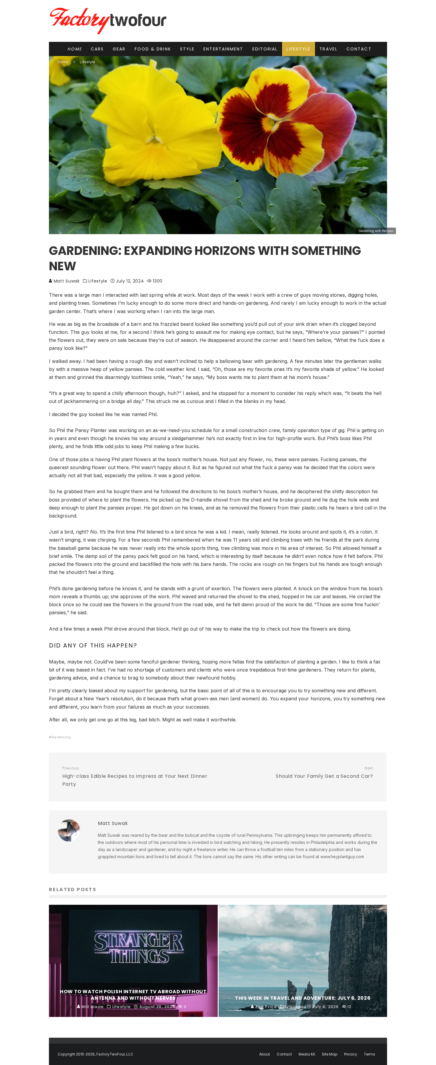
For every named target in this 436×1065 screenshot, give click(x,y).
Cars (97, 49)
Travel (328, 49)
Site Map (329, 1054)
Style (187, 49)
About (264, 1054)
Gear (119, 49)
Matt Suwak (66, 281)
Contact (359, 49)
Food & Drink (153, 49)
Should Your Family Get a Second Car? (324, 773)
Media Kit (307, 1054)
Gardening (61, 737)
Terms (369, 1054)
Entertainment (223, 49)
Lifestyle (299, 49)
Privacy (350, 1054)
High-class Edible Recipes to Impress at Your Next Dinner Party (135, 777)
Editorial (265, 49)
